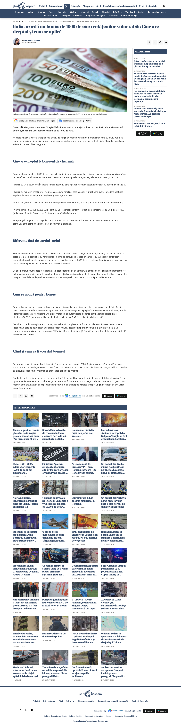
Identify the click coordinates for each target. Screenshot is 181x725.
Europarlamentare (157, 12)
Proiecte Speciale (148, 6)
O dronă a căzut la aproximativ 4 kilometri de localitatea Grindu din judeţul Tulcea (114, 638)
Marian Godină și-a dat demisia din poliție (54, 635)
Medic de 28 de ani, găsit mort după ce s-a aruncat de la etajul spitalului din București (25, 672)
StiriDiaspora (18, 21)
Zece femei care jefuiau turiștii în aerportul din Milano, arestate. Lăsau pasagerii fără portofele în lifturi (55, 672)
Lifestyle (76, 6)
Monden (41, 12)
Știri (67, 6)
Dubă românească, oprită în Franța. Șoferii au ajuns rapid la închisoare (84, 672)
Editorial (106, 12)
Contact (109, 716)
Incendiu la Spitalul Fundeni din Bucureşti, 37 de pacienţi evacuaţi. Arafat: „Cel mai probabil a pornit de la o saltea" (26, 570)
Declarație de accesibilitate (126, 716)
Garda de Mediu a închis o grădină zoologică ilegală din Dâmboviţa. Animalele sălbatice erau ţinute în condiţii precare (84, 638)
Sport (51, 12)
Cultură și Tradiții (129, 15)
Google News (75, 395)
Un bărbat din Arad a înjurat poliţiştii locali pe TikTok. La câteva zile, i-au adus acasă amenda (112, 468)
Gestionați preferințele (94, 716)
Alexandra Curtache (32, 40)
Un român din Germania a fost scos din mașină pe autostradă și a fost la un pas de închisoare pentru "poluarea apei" (26, 604)
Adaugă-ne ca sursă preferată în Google (37, 120)
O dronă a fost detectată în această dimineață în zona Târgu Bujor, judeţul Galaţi (53, 536)
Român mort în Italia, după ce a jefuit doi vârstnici (83, 433)
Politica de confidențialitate (55, 716)
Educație (62, 12)
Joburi (31, 12)
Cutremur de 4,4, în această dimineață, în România (83, 500)
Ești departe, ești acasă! (71, 15)
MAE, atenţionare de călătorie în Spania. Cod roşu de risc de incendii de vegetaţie (85, 536)
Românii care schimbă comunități (120, 6)
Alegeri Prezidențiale (95, 15)
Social (95, 12)
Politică (43, 6)
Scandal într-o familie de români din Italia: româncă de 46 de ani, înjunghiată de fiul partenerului (54, 434)
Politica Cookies (75, 716)
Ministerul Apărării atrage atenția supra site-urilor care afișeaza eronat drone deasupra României (55, 468)
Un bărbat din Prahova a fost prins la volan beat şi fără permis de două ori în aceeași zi (113, 502)
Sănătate (74, 12)
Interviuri (113, 15)
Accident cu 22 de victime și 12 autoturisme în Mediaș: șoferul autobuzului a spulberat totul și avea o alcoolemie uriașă (114, 604)
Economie (20, 12)
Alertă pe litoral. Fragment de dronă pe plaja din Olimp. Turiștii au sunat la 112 (25, 502)
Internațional (56, 6)
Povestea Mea (50, 15)
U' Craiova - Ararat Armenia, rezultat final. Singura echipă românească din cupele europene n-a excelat (84, 604)
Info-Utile (117, 12)
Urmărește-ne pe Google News (77, 120)
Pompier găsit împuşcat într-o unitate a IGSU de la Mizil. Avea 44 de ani (55, 602)
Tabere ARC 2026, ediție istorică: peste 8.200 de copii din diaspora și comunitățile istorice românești (24, 468)
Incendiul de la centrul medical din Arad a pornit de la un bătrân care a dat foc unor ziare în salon (25, 536)
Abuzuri (85, 12)
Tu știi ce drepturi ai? (135, 12)
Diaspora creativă (92, 6)
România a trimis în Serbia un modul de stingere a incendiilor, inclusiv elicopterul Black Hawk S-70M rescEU (113, 536)
